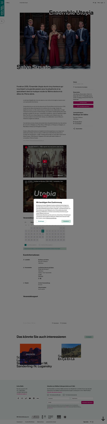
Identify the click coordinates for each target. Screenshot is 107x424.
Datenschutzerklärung (51, 218)
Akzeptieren (66, 221)
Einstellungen (41, 221)
